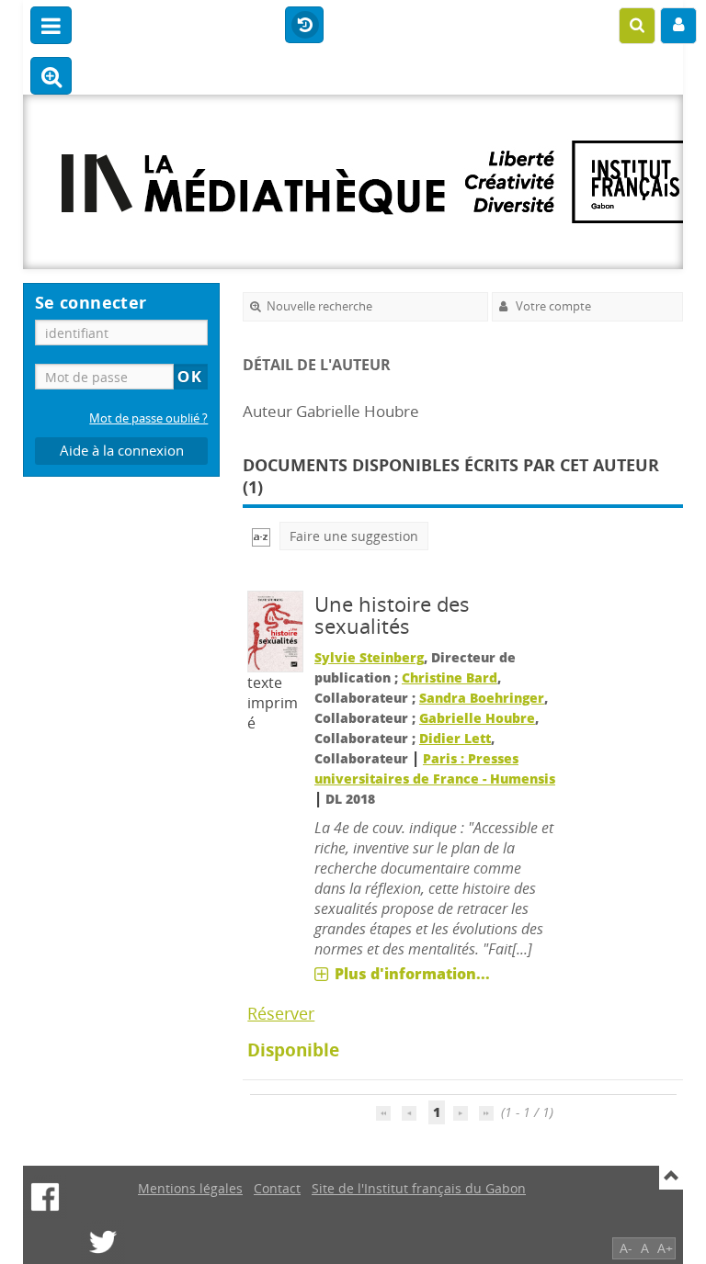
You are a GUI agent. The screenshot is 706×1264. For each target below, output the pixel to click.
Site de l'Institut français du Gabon (419, 1188)
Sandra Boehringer (481, 697)
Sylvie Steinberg (369, 657)
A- (626, 1248)
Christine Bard (449, 677)
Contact (277, 1188)
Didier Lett (455, 738)
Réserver (280, 1013)
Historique (304, 25)
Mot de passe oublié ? (148, 418)
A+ (665, 1248)
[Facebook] (45, 1197)
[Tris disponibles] (261, 536)
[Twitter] (103, 1242)
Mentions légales (190, 1188)
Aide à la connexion (122, 450)
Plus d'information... (412, 974)
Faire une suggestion (354, 536)
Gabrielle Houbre (477, 718)
